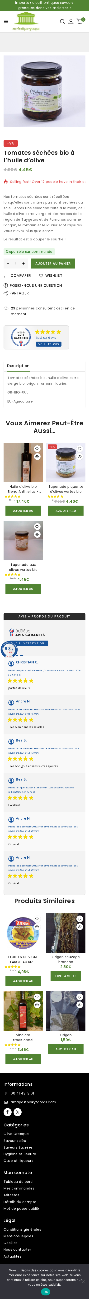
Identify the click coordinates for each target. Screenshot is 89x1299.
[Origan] (66, 1011)
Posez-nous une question (36, 285)
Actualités (12, 1256)
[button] (23, 511)
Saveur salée (15, 1140)
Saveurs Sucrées (18, 1147)
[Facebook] (8, 1112)
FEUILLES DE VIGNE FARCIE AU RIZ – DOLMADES (23, 962)
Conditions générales (22, 1229)
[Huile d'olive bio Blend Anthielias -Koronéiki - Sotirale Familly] (23, 463)
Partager (19, 293)
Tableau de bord (18, 1181)
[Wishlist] (37, 448)
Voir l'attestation (29, 643)
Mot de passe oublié (21, 1208)
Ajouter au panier (53, 263)
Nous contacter (17, 1249)
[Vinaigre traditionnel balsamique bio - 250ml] (23, 1011)
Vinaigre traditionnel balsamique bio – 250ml (23, 1042)
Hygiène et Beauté (20, 1154)
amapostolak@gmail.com (33, 1102)
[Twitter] (18, 1112)
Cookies (11, 1242)
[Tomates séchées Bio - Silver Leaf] (44, 91)
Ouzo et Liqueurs (18, 1160)
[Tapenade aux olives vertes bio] (23, 540)
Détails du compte (20, 1201)
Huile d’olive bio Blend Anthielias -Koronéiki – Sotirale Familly (23, 494)
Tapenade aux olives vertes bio (23, 567)
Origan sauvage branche (66, 959)
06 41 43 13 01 (22, 1093)
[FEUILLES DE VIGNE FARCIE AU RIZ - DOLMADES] (23, 933)
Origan (66, 1035)
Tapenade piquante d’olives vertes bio (66, 489)
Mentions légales (18, 1236)
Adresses (11, 1195)
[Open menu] (6, 21)
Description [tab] (18, 365)
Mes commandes (19, 1188)
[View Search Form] (62, 21)
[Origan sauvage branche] (66, 933)
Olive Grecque (16, 1133)
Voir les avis (48, 344)
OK (45, 1292)
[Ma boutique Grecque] (26, 21)
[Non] (83, 1281)
